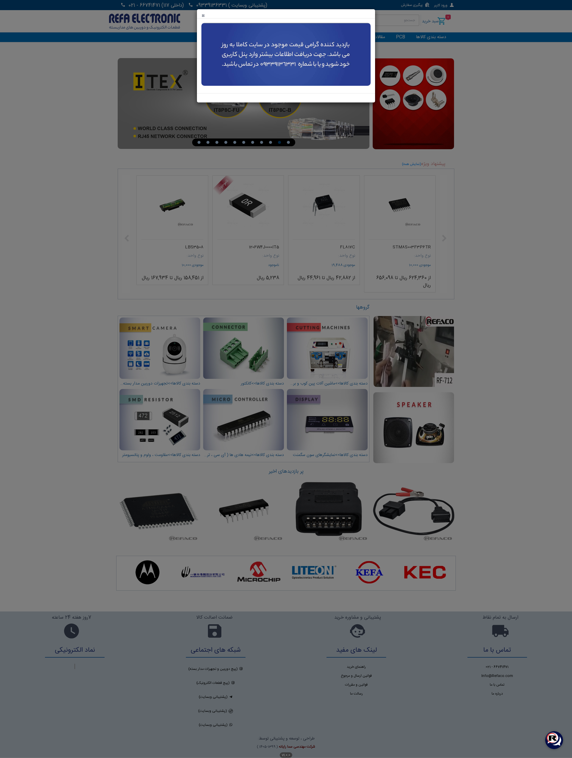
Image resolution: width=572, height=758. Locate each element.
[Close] (203, 16)
